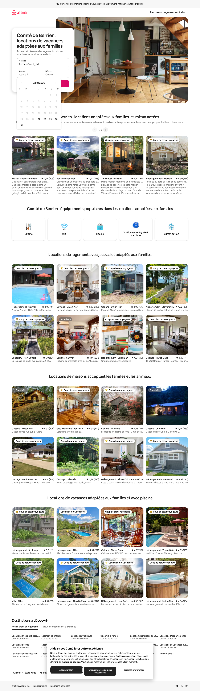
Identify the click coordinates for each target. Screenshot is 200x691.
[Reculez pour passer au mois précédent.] (22, 83)
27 (39, 119)
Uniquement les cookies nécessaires (100, 671)
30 (56, 119)
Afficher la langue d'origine (130, 4)
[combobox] (43, 64)
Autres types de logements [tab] (25, 626)
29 (50, 119)
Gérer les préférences (133, 670)
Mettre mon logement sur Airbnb (168, 12)
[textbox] (30, 74)
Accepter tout (66, 670)
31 (22, 125)
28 (45, 119)
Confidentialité (40, 686)
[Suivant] (105, 129)
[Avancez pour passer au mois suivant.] (56, 83)
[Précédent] (94, 129)
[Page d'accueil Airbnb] (19, 12)
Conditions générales (60, 686)
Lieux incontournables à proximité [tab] (59, 626)
